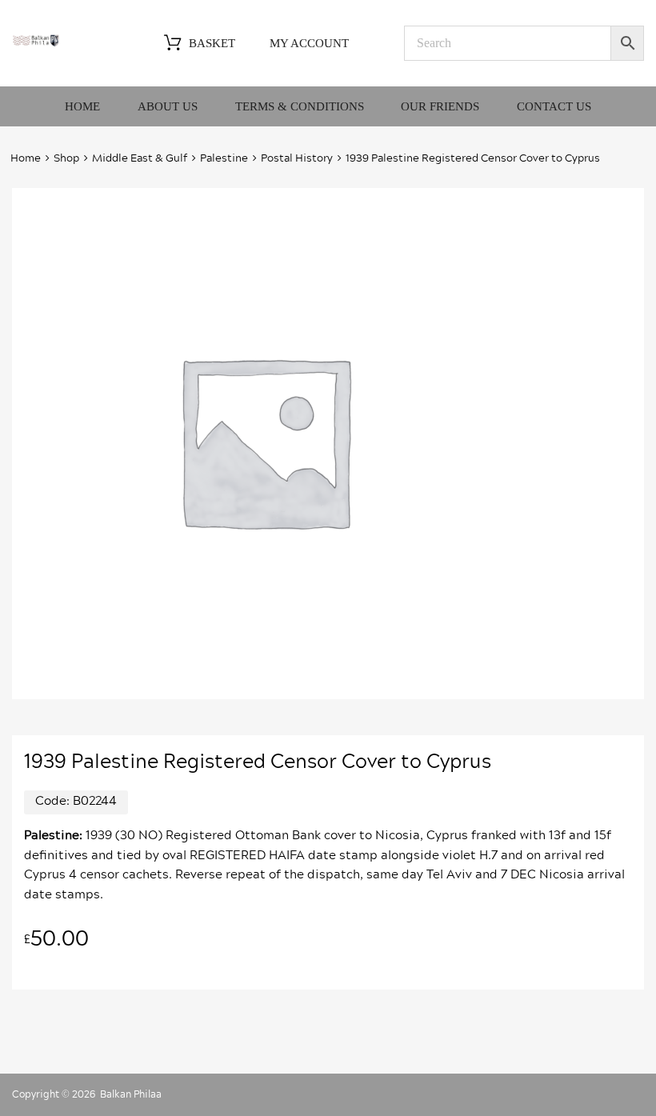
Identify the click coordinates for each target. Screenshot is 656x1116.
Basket (212, 43)
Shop (66, 159)
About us (168, 106)
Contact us (554, 106)
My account (309, 43)
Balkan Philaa (131, 1094)
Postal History (297, 159)
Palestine (224, 159)
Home (82, 106)
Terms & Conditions (299, 106)
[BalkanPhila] (36, 43)
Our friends (440, 106)
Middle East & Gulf (139, 159)
